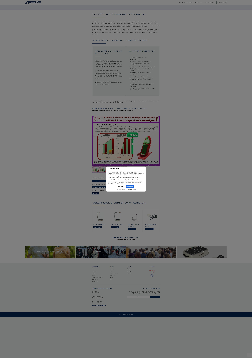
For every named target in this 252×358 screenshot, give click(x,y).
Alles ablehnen (121, 186)
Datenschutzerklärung (131, 189)
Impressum (124, 189)
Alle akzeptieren (129, 186)
